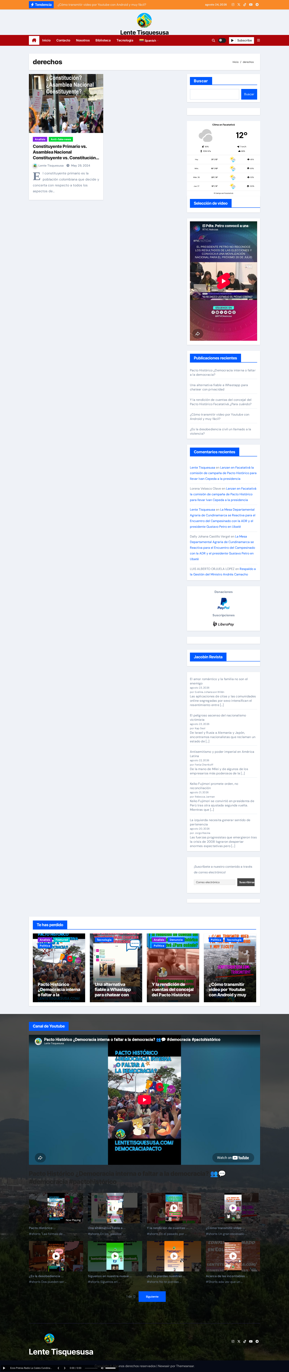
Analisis (40, 139)
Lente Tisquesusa (144, 32)
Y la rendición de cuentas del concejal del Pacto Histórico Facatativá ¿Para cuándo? (220, 402)
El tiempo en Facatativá (223, 193)
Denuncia (176, 940)
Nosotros (83, 40)
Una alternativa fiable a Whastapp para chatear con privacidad (219, 387)
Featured (62, 940)
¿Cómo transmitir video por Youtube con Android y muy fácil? (219, 416)
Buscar (201, 81)
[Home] (34, 40)
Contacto (63, 40)
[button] (149, 40)
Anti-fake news (61, 139)
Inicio (46, 40)
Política (45, 945)
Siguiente (152, 1296)
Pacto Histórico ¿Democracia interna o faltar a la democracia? (59, 992)
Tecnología (125, 40)
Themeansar (185, 1366)
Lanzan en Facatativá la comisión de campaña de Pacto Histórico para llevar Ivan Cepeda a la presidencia (223, 473)
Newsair (164, 1366)
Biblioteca (103, 40)
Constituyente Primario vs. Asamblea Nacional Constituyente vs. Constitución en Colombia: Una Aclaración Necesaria (64, 157)
